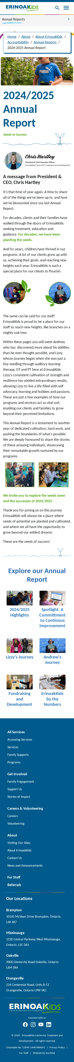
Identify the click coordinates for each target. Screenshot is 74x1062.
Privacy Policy (57, 1047)
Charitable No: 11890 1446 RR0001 (26, 1047)
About (25, 37)
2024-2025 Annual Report (26, 48)
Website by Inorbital (44, 1053)
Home (11, 37)
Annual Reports (45, 42)
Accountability (18, 42)
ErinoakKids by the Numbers (52, 699)
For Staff (24, 1053)
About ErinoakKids (48, 37)
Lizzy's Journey (19, 657)
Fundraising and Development (19, 699)
